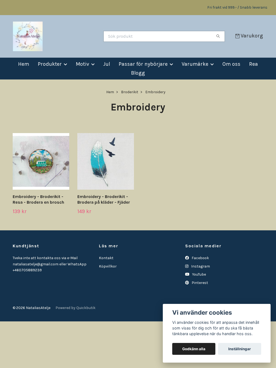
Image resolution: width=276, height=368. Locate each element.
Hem (23, 64)
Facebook (200, 258)
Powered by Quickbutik (75, 307)
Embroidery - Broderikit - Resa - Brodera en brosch (38, 199)
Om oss (231, 64)
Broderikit (129, 92)
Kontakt (106, 258)
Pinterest (199, 282)
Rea (253, 64)
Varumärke (195, 64)
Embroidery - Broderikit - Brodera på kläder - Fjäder (103, 199)
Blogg (138, 73)
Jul (106, 64)
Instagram (200, 266)
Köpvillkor (108, 266)
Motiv (82, 64)
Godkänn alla (193, 349)
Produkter (50, 64)
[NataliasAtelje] (75, 36)
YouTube (198, 274)
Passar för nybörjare (143, 64)
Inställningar (239, 349)
